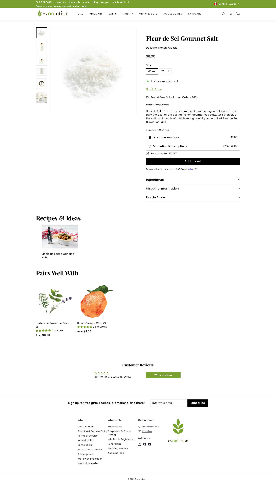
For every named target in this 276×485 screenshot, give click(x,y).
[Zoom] (93, 70)
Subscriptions (86, 454)
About (86, 2)
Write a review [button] (163, 375)
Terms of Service (88, 435)
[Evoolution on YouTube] (149, 444)
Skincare (195, 13)
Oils (81, 13)
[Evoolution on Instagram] (139, 444)
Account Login (116, 453)
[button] (44, 330)
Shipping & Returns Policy (93, 431)
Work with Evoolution (90, 458)
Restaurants (115, 426)
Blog (95, 2)
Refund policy (86, 440)
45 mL (152, 71)
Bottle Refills (119, 2)
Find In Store (154, 89)
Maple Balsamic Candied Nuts (58, 255)
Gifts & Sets (148, 13)
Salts (113, 13)
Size (149, 65)
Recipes (105, 2)
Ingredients (155, 180)
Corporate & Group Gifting (119, 432)
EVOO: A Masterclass (90, 449)
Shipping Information (162, 188)
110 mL (165, 71)
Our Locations (86, 426)
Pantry (128, 13)
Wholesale (74, 2)
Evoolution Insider (88, 463)
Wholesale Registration (121, 439)
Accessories (172, 13)
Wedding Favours (118, 448)
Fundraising (114, 443)
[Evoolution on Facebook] (144, 444)
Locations (60, 2)
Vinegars (96, 13)
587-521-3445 (44, 2)
